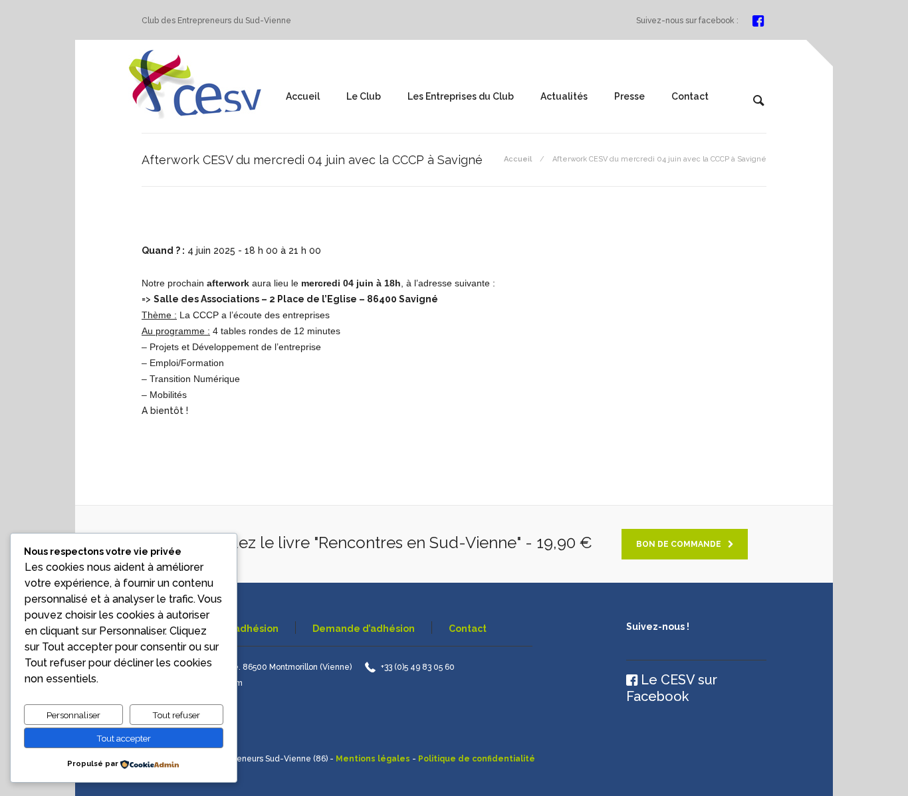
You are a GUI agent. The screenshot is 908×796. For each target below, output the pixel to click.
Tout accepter (123, 738)
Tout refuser (176, 715)
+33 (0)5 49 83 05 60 (418, 667)
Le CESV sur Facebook (671, 688)
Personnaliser (73, 715)
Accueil (303, 96)
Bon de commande (678, 544)
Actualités (564, 96)
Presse (629, 96)
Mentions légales (373, 758)
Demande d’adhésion (363, 628)
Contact (690, 96)
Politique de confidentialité (476, 758)
